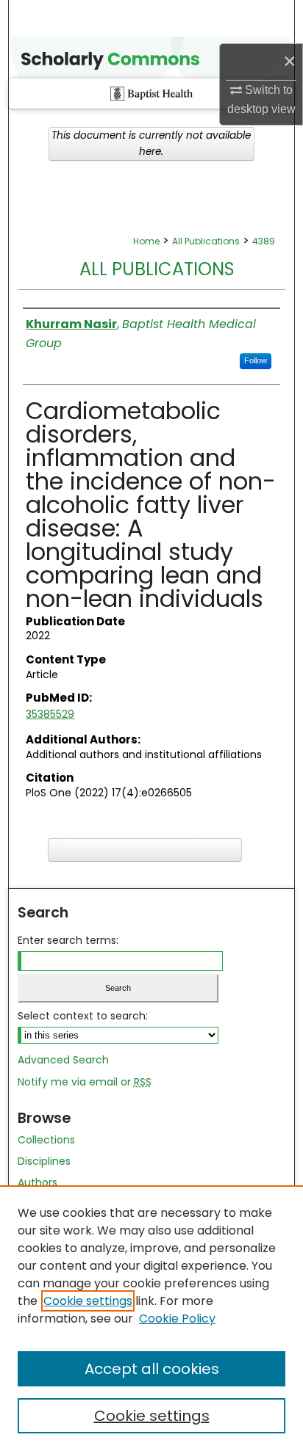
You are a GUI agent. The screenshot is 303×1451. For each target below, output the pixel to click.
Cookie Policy (177, 1318)
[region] (151, 1318)
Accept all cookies (152, 1369)
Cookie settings (87, 1300)
